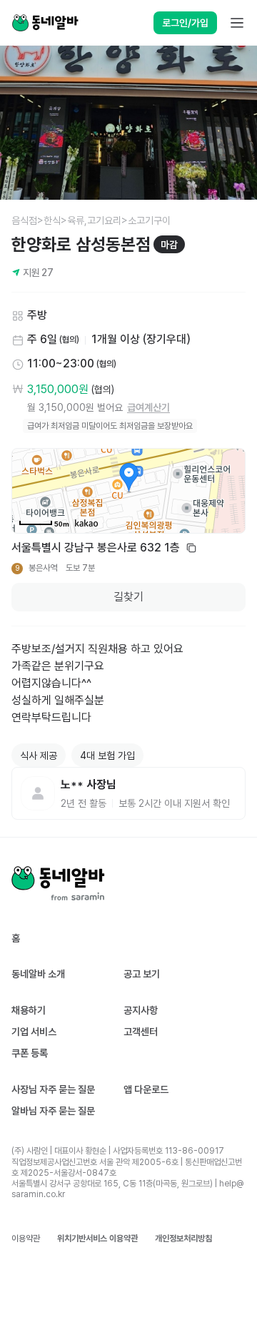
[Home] (45, 22)
